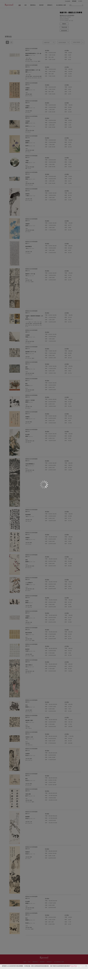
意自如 (27, 600)
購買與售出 (33, 5)
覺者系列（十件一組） (30, 273)
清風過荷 (27, 223)
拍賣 (20, 5)
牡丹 (26, 918)
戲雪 (26, 367)
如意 (26, 958)
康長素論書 (28, 514)
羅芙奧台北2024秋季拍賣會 (31, 48)
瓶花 (26, 383)
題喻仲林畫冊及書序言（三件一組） (33, 53)
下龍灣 (27, 160)
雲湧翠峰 (27, 177)
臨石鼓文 (27, 649)
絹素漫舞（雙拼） (29, 720)
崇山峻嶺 (27, 901)
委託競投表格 (64, 30)
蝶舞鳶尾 (27, 140)
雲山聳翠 (27, 434)
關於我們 (41, 5)
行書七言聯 (28, 794)
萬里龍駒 (27, 816)
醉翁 (26, 778)
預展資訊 (64, 23)
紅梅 (26, 559)
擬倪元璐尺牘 (28, 632)
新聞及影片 (50, 5)
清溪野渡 (27, 753)
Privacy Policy (73, 966)
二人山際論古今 (29, 582)
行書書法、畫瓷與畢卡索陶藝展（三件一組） (34, 316)
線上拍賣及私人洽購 (61, 5)
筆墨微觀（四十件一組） (31, 351)
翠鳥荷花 (27, 193)
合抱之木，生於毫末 (30, 400)
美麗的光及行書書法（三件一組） (33, 70)
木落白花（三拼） (29, 737)
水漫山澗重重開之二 (30, 463)
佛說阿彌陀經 (28, 246)
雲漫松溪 (27, 851)
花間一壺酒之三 (29, 664)
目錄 (25, 5)
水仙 (26, 942)
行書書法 (27, 87)
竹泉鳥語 (27, 121)
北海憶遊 (27, 335)
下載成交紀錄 (64, 27)
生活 (26, 705)
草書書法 (27, 416)
